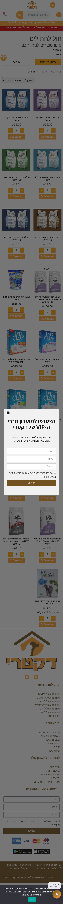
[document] (31, 452)
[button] (8, 413)
